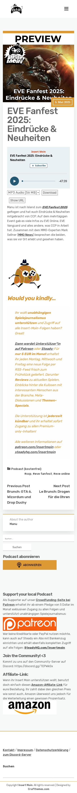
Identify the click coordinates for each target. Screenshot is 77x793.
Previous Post (18, 486)
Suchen (8, 766)
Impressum (25, 750)
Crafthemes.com (38, 789)
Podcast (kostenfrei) (26, 469)
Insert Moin (25, 785)
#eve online (61, 473)
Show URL (17, 200)
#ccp (27, 473)
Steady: (47, 349)
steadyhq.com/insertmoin (35, 452)
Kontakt (9, 750)
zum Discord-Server (17, 754)
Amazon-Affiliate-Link (46, 685)
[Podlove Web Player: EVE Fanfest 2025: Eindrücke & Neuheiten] (38, 167)
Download (49, 192)
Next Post (62, 486)
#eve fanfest (42, 473)
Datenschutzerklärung (52, 750)
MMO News (25, 234)
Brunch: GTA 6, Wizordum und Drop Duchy (19, 497)
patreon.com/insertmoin (34, 447)
